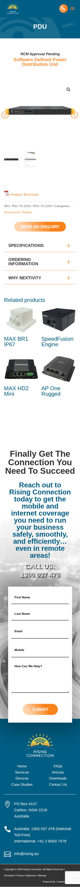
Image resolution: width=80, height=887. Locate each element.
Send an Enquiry (40, 226)
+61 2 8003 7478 (51, 841)
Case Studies (22, 785)
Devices (22, 778)
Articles (58, 772)
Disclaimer (9, 875)
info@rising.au (26, 854)
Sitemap (42, 875)
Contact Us (58, 785)
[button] (68, 89)
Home (22, 766)
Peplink (27, 212)
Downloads (58, 778)
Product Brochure (24, 195)
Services (22, 772)
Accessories (12, 212)
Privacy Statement (26, 875)
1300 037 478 (40, 574)
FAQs (58, 766)
